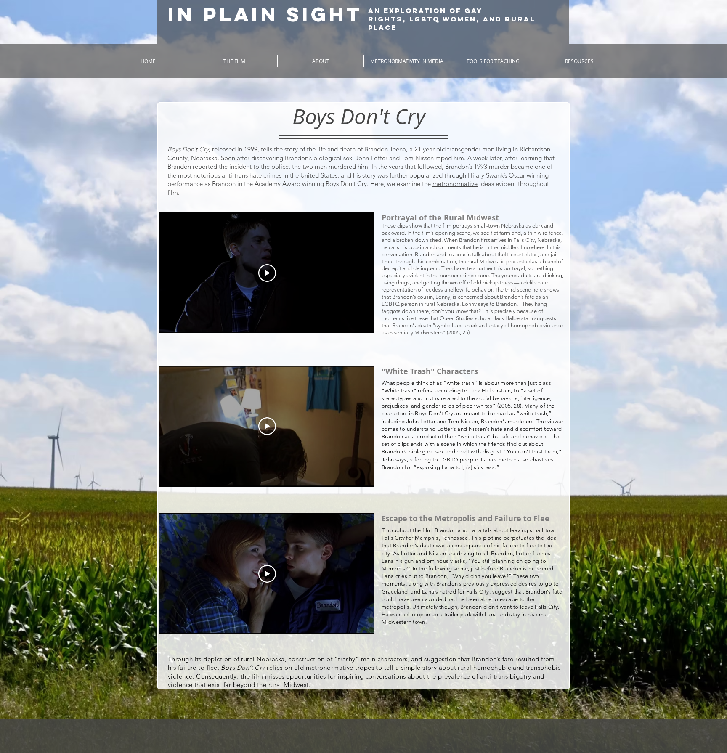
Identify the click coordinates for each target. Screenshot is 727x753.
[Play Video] (267, 273)
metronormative (455, 184)
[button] (234, 61)
